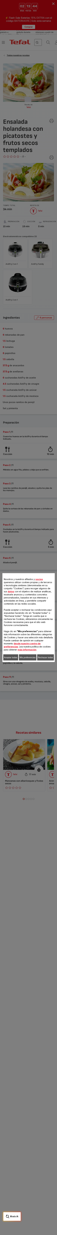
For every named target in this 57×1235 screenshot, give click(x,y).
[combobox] (16, 602)
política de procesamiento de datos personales (30, 673)
